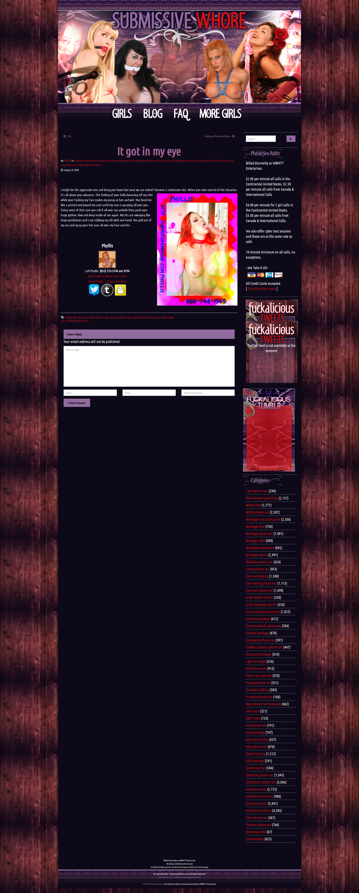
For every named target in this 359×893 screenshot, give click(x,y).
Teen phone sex (256, 817)
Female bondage (257, 633)
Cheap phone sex (164, 160)
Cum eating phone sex (261, 583)
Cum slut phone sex (259, 590)
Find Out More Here (262, 288)
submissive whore (78, 320)
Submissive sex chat (259, 796)
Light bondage (256, 661)
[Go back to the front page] (179, 57)
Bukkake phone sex (259, 562)
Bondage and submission (87, 160)
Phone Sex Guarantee (186, 877)
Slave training (255, 753)
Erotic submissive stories (263, 611)
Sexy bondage (255, 732)
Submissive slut (73, 165)
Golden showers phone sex (264, 647)
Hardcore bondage (258, 654)
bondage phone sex (96, 317)
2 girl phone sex (257, 491)
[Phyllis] (107, 259)
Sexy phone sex (256, 746)
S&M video (253, 718)
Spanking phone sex (260, 775)
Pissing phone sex (258, 682)
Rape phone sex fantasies (263, 704)
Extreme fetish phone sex (263, 625)
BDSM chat (253, 505)
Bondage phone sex (126, 160)
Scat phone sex (256, 725)
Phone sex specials (259, 675)
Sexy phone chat (205, 160)
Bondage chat (108, 160)
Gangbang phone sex (185, 160)
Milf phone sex (256, 668)
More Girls (220, 113)
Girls (122, 113)
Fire (69, 136)
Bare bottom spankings (262, 498)
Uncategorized (256, 831)
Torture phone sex (258, 824)
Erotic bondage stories (261, 604)
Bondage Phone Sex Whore (218, 136)
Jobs (198, 877)
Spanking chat (256, 768)
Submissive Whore (91, 165)
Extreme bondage (258, 618)
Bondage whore (146, 160)
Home (161, 877)
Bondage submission (260, 547)
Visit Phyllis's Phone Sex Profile (107, 276)
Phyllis (67, 160)
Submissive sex (256, 789)
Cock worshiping (257, 576)
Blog (152, 113)
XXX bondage (255, 839)
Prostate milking (257, 689)
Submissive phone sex (145, 317)
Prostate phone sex (259, 697)
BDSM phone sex (257, 512)
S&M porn (252, 711)
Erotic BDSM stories (259, 597)
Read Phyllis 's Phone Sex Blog (107, 281)
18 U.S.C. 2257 (170, 877)
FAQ (181, 113)
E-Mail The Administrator (153, 883)
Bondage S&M (255, 540)
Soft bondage (255, 760)
